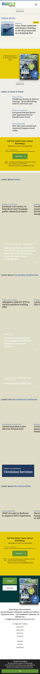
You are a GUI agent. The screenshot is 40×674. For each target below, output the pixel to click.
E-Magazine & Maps (10, 581)
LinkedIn (20, 641)
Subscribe (9, 588)
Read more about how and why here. (20, 667)
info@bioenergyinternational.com (20, 619)
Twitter (20, 644)
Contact (20, 636)
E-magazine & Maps (20, 624)
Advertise (19, 627)
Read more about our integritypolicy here (21, 165)
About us (20, 633)
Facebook (20, 647)
